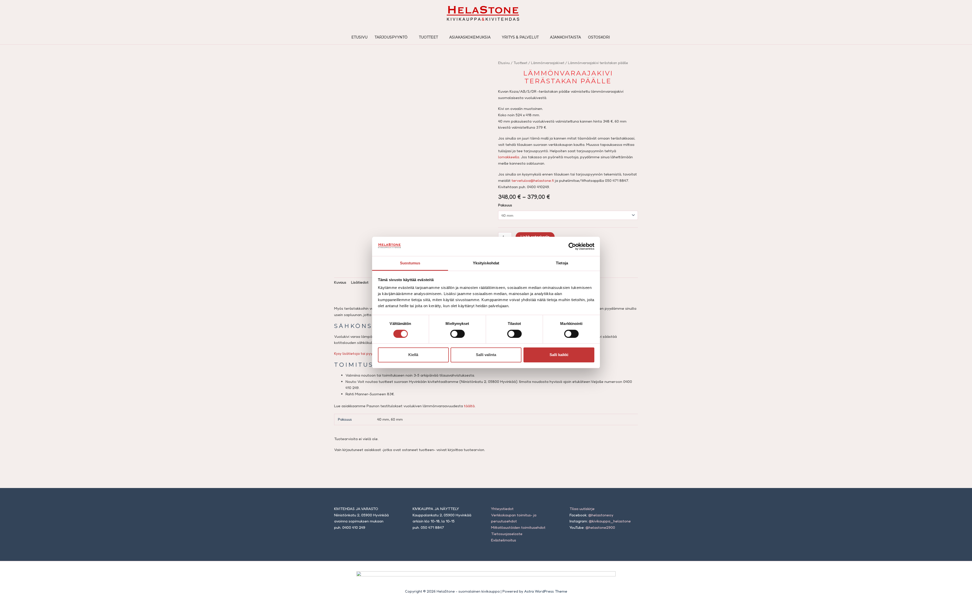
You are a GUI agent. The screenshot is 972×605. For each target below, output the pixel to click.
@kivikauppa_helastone (610, 521)
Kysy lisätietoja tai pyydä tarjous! (362, 353)
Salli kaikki (559, 355)
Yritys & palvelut (520, 37)
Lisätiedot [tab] (360, 282)
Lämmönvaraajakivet (547, 63)
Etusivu (359, 37)
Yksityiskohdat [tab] (486, 263)
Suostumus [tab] (410, 263)
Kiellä (413, 355)
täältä (469, 405)
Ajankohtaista (565, 37)
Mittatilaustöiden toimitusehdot (518, 527)
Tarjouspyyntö (391, 37)
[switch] (457, 334)
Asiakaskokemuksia (470, 37)
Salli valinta (486, 355)
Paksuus (505, 205)
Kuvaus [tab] (340, 282)
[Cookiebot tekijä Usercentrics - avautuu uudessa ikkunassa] (572, 246)
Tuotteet (428, 37)
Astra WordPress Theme (545, 591)
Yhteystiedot (502, 508)
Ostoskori (599, 37)
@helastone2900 (600, 527)
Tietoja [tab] (562, 263)
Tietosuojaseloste (506, 533)
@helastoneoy (600, 515)
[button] (619, 37)
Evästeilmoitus (503, 540)
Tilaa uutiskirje (582, 508)
